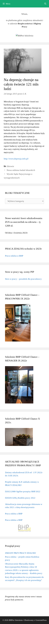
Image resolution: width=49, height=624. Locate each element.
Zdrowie (10, 166)
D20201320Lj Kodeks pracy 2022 (20, 498)
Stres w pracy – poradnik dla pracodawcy (23, 279)
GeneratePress (41, 620)
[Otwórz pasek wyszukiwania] (45, 3)
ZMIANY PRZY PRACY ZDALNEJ (20, 553)
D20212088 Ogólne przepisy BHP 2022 (22, 491)
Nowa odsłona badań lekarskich (21, 170)
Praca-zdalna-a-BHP (14, 256)
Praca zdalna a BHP (13, 513)
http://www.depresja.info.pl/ (16, 159)
